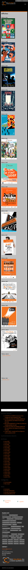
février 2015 (7, 463)
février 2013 (7, 472)
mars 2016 (7, 456)
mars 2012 (7, 475)
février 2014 (7, 467)
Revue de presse (21, 534)
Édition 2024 (19, 537)
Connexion (7, 489)
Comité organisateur (18, 518)
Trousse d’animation (6, 528)
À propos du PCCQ (10, 518)
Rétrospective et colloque (7, 524)
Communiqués (8, 482)
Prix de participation (6, 532)
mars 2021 (7, 441)
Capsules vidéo (11, 535)
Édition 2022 (10, 539)
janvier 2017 (7, 455)
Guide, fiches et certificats (15, 528)
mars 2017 (7, 453)
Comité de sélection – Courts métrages (9, 522)
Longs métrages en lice (13, 515)
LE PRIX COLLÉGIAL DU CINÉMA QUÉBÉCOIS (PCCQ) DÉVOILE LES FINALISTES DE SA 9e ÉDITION (15, 420)
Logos (21, 535)
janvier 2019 (7, 449)
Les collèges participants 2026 (17, 516)
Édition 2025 (13, 537)
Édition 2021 (16, 539)
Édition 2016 (22, 541)
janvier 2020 (7, 446)
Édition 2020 (22, 539)
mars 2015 (7, 461)
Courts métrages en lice (7, 516)
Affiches (17, 535)
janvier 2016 (7, 460)
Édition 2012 (22, 543)
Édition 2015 (5, 543)
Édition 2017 (16, 541)
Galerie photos (5, 535)
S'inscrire (19, 0)
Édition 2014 (10, 543)
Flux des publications (9, 490)
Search (24, 410)
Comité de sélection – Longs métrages (9, 520)
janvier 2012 (7, 477)
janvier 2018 (7, 452)
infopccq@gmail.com (7, 549)
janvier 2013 (7, 473)
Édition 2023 (5, 539)
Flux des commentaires (10, 492)
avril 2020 (7, 444)
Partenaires (19, 522)
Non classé (7, 483)
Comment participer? (14, 530)
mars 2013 (7, 470)
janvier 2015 (7, 464)
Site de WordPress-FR (10, 493)
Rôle (22, 526)
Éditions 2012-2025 (5, 537)
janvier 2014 (7, 469)
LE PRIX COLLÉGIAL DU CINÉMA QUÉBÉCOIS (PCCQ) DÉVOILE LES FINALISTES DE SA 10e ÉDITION (15, 428)
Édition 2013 (16, 543)
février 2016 (7, 458)
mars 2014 (7, 466)
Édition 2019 (5, 541)
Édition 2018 (10, 541)
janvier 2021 (7, 443)
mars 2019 (7, 447)
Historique (14, 524)
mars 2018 (7, 450)
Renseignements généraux (16, 526)
